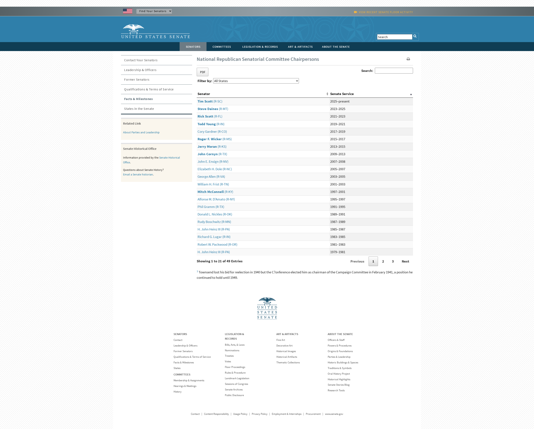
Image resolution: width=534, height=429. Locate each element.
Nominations (232, 350)
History (177, 391)
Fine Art (280, 340)
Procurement (313, 414)
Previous (357, 261)
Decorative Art (284, 345)
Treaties (229, 356)
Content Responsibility (216, 414)
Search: (367, 70)
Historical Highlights (339, 379)
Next (405, 261)
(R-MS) (215, 139)
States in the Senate (139, 108)
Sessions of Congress (236, 384)
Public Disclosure (234, 395)
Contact (178, 340)
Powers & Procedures (339, 345)
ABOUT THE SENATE (340, 334)
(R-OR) (217, 244)
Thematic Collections (288, 362)
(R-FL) (210, 116)
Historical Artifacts (286, 357)
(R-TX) (212, 154)
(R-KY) (215, 191)
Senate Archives (234, 389)
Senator (204, 93)
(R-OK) (215, 214)
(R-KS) (212, 146)
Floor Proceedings (235, 367)
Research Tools (336, 390)
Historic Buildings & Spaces (343, 362)
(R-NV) (213, 161)
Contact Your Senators (141, 60)
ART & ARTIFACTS (287, 334)
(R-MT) (213, 108)
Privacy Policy (259, 414)
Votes (228, 361)
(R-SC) (210, 101)
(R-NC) (215, 169)
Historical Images (286, 351)
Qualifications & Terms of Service (149, 89)
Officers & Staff (336, 340)
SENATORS (180, 334)
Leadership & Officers (140, 70)
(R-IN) (211, 124)
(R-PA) (214, 229)
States (177, 368)
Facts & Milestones (138, 99)
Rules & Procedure (235, 372)
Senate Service (342, 93)
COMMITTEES (182, 374)
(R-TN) (213, 184)
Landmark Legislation (237, 378)
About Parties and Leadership (141, 132)
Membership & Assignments (189, 380)
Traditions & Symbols (339, 368)
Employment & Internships (286, 414)
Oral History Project (339, 373)
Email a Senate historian (138, 174)
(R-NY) (216, 199)
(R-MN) (214, 221)
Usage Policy (240, 414)
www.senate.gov (334, 414)
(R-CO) (212, 131)
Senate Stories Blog (339, 384)
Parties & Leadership (339, 357)
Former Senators (137, 79)
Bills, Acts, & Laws (234, 344)
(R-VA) (211, 176)
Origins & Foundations (340, 351)
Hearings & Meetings (185, 386)
